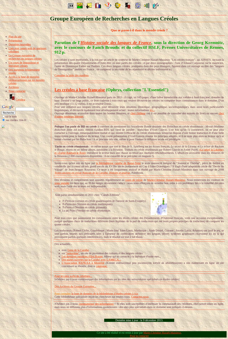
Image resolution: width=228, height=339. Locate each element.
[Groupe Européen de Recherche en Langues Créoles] (80, 7)
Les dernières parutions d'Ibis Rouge (82, 256)
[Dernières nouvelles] (70, 7)
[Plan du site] (146, 7)
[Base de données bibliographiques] (118, 7)
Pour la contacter (139, 335)
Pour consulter (63, 293)
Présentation (15, 40)
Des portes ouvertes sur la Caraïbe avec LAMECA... (91, 259)
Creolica (20, 99)
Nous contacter (17, 91)
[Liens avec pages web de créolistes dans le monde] (98, 7)
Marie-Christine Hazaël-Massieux (166, 179)
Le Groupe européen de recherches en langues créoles (25, 57)
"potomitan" (72, 253)
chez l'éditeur (137, 113)
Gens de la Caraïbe (78, 250)
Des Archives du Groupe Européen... (75, 286)
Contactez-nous (140, 296)
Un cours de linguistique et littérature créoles (24, 64)
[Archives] (138, 7)
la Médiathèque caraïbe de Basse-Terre (118, 163)
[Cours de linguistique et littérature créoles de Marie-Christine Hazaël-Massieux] (89, 7)
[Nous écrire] (156, 7)
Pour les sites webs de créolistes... (73, 276)
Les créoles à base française (80, 89)
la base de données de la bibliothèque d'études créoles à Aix (104, 293)
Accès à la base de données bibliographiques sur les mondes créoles (27, 80)
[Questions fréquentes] (108, 7)
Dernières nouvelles (20, 44)
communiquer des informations (96, 303)
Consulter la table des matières (72, 75)
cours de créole (134, 179)
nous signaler (62, 183)
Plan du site (15, 36)
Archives (14, 87)
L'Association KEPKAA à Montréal (83, 262)
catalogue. (101, 266)
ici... (152, 110)
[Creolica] (127, 8)
